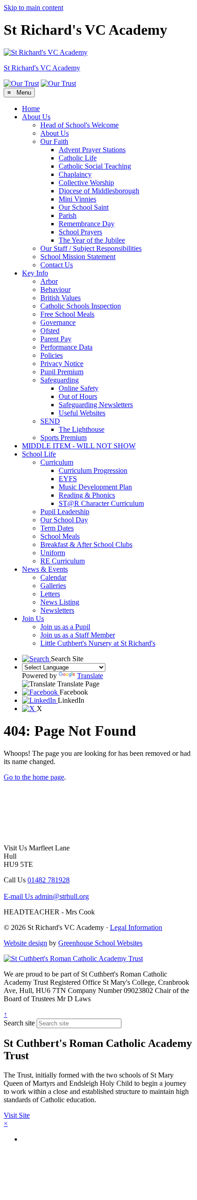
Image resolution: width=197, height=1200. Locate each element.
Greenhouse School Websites (100, 943)
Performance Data (66, 347)
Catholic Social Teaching (95, 166)
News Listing (59, 602)
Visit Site (17, 1115)
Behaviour (55, 289)
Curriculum (56, 462)
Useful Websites (82, 413)
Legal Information (136, 927)
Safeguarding (59, 380)
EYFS (68, 479)
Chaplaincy (75, 174)
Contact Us (56, 265)
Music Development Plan (95, 487)
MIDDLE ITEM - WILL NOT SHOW (79, 446)
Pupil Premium (61, 372)
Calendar (53, 577)
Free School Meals (67, 314)
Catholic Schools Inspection (80, 306)
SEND (50, 421)
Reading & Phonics (87, 495)
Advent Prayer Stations (92, 150)
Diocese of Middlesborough (99, 191)
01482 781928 (48, 880)
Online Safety (78, 388)
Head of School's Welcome (79, 125)
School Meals (60, 536)
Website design (25, 943)
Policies (51, 355)
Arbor (49, 281)
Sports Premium (63, 437)
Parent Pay (55, 339)
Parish (68, 215)
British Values (60, 298)
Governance (58, 322)
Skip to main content (33, 7)
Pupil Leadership (64, 511)
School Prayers (80, 232)
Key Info (35, 273)
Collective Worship (86, 182)
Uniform (52, 553)
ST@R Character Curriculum (101, 503)
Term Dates (57, 528)
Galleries (53, 585)
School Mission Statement (77, 256)
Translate (90, 676)
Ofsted (50, 331)
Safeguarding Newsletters (96, 405)
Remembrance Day (87, 224)
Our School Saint (84, 207)
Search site (19, 1023)
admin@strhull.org (46, 896)
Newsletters (57, 610)
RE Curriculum (62, 561)
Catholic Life (78, 158)
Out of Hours (78, 396)
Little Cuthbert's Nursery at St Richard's (97, 643)
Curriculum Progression (93, 470)
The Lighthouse (81, 429)
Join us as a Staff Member (77, 635)
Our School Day (64, 520)
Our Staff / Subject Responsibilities (91, 248)
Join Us (33, 618)
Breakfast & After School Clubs (86, 544)
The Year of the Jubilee (92, 240)
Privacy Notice (61, 363)
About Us (36, 117)
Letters (50, 594)
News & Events (45, 569)
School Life (39, 454)
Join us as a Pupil (65, 627)
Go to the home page (34, 777)
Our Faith (54, 141)
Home (31, 108)
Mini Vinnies (77, 199)
